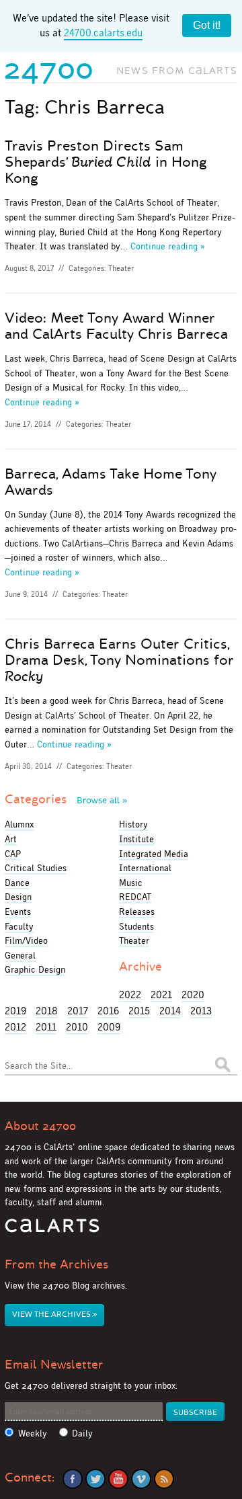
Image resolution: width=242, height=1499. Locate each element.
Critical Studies (36, 867)
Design (18, 896)
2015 (139, 1010)
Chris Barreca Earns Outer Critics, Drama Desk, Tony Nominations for (119, 660)
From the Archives (56, 1264)
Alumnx (19, 824)
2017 (77, 1010)
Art (11, 839)
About (40, 1126)
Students (136, 926)
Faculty (19, 926)
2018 (47, 1010)
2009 (108, 1026)
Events (18, 911)
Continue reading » (167, 246)
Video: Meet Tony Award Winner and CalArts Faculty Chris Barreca (116, 326)
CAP (13, 853)
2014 (170, 1010)
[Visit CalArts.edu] (52, 1230)
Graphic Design (35, 969)
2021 (161, 994)
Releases (137, 911)
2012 (15, 1026)
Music (131, 882)
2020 (193, 994)
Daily (82, 1433)
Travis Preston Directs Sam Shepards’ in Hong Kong (106, 162)
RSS (164, 1479)
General (20, 955)
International (145, 867)
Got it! (206, 25)
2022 (130, 994)
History (133, 824)
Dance (17, 882)
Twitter (95, 1479)
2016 (108, 1010)
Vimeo (141, 1479)
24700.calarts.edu (103, 32)
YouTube (118, 1479)
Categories (66, 799)
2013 (201, 1010)
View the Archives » (54, 1314)
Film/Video (26, 940)
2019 (15, 1010)
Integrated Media (153, 853)
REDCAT (135, 896)
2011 (46, 1026)
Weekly (32, 1433)
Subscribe (195, 1412)
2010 (77, 1026)
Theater (121, 268)
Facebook (73, 1479)
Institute (136, 839)
